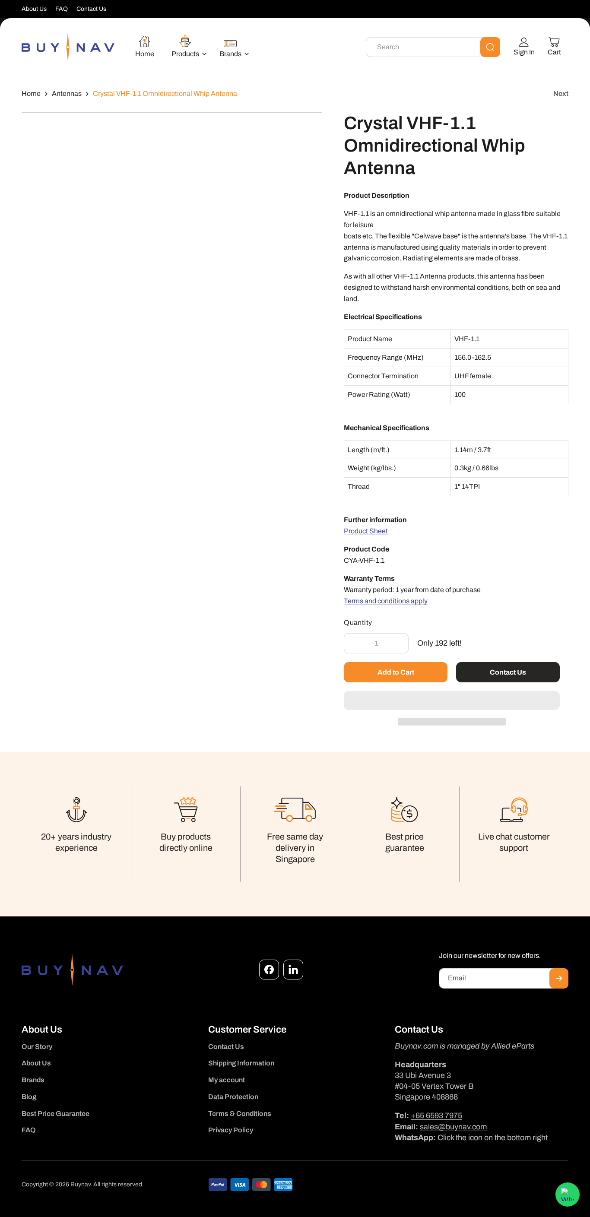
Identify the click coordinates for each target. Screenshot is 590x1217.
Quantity (358, 622)
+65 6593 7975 (436, 1115)
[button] (452, 701)
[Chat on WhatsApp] (567, 1194)
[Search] (490, 47)
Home (31, 93)
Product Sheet (366, 531)
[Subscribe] (558, 978)
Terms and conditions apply (386, 601)
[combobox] (433, 47)
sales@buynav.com (453, 1126)
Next (560, 93)
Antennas (67, 93)
